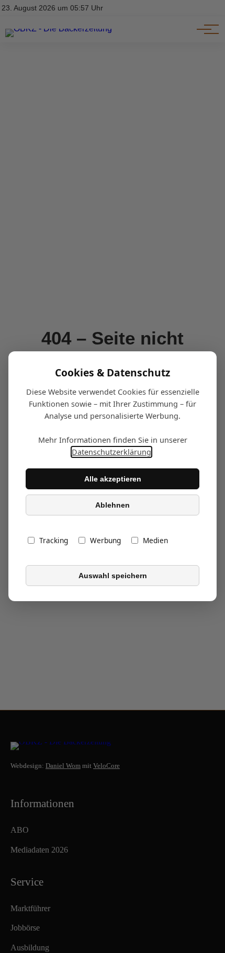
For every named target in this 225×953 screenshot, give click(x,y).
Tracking (53, 541)
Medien (155, 541)
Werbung (105, 541)
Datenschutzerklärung (111, 452)
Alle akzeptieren (112, 479)
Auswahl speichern (112, 575)
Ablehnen (112, 505)
